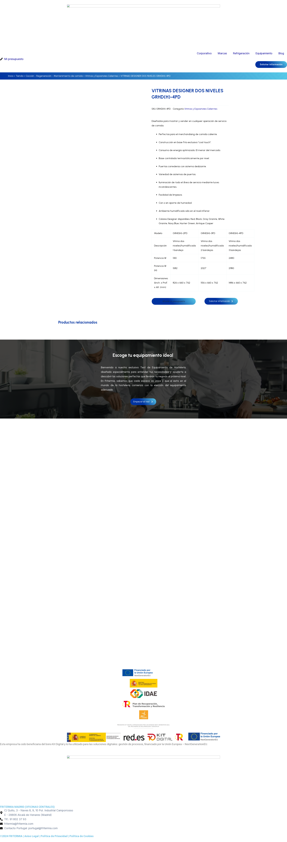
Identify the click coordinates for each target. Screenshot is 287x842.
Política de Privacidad (54, 836)
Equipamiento (263, 53)
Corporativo (204, 53)
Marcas (222, 53)
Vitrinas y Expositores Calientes (101, 75)
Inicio (10, 75)
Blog (281, 53)
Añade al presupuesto (173, 301)
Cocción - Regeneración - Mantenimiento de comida (54, 75)
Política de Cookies (82, 836)
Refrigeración (241, 53)
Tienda (19, 75)
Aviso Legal (31, 836)
